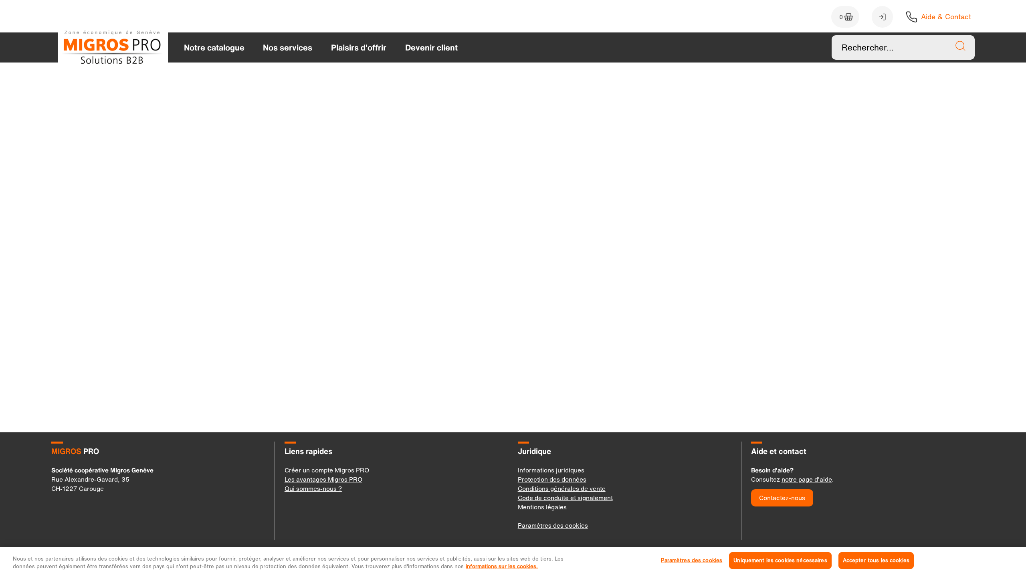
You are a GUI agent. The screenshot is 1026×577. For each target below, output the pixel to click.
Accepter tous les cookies (876, 560)
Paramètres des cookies (691, 560)
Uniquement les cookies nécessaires (780, 560)
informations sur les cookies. (502, 566)
